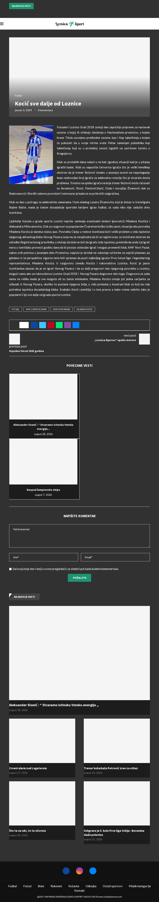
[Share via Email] (76, 325)
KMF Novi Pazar (61, 309)
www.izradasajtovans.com (110, 896)
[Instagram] (79, 12)
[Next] (42, 6)
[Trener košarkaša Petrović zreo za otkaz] (117, 741)
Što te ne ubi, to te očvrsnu (27, 831)
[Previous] (37, 6)
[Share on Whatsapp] (59, 325)
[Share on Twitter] (42, 325)
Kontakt (79, 890)
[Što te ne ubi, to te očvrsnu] (42, 803)
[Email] (85, 12)
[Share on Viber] (67, 325)
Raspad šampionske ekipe (43, 489)
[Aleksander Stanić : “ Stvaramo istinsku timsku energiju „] (43, 396)
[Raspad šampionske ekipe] (43, 461)
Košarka (73, 886)
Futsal (15, 309)
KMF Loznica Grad (36, 309)
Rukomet (56, 886)
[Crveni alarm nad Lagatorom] (42, 741)
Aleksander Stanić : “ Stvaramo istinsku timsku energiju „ (54, 705)
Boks (41, 886)
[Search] (157, 23)
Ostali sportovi (112, 886)
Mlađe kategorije (140, 886)
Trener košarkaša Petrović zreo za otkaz (111, 768)
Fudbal (12, 886)
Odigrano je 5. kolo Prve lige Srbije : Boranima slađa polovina (114, 833)
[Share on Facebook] (34, 325)
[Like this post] (25, 325)
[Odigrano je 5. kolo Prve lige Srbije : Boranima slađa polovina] (117, 803)
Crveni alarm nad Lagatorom (28, 768)
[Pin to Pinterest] (51, 325)
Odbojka (91, 886)
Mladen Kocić (84, 309)
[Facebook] (74, 12)
